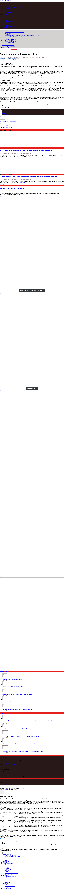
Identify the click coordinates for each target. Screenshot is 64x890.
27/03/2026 (5, 737)
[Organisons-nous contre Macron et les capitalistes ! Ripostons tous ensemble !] (5, 726)
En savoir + (7, 789)
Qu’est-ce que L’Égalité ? (10, 41)
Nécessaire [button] (2, 804)
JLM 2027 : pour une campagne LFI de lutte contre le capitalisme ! (17, 709)
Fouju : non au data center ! (8, 701)
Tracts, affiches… (6, 22)
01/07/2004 (2, 191)
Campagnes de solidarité (10, 21)
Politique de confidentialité (11, 39)
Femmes (4, 113)
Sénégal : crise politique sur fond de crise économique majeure (17, 694)
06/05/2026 (5, 723)
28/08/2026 (5, 703)
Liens (6, 38)
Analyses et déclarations (10, 4)
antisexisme (5, 109)
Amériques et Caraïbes (10, 17)
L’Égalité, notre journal (7, 40)
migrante (4, 114)
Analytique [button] (2, 837)
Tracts (6, 24)
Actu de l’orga (8, 33)
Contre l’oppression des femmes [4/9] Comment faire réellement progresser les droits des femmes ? (29, 176)
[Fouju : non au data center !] (5, 699)
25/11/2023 (2, 153)
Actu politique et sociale (8, 2)
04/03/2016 (2, 57)
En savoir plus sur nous (7, 762)
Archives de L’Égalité (9, 42)
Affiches (7, 25)
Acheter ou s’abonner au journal (12, 43)
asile (3, 110)
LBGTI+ (6, 13)
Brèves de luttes (8, 874)
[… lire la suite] (28, 156)
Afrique (6, 15)
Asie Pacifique (8, 880)
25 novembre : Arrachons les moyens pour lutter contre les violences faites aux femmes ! (26, 150)
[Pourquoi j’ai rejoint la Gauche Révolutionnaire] (4, 684)
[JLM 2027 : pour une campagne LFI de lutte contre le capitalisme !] (5, 707)
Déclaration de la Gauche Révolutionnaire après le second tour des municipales (21, 736)
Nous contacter (5, 763)
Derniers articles (4, 671)
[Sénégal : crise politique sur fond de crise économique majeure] (5, 692)
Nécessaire (4, 806)
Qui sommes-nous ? (6, 30)
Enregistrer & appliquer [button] (5, 850)
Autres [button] (1, 847)
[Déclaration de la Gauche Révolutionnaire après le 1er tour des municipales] (5, 741)
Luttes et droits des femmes (11, 9)
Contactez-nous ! (6, 47)
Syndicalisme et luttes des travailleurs (13, 7)
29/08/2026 (5, 680)
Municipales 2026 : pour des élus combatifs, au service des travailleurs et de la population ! (23, 751)
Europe (6, 19)
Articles (5, 51)
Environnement (8, 11)
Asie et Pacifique (8, 18)
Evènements (7, 34)
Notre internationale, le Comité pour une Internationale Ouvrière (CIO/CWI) (22, 35)
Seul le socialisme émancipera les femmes (12, 188)
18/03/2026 (5, 745)
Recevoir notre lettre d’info (8, 46)
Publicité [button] (2, 842)
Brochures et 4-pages (10, 26)
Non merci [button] (13, 789)
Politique (7, 5)
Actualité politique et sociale (12, 57)
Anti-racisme (8, 12)
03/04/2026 (5, 730)
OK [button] (10, 789)
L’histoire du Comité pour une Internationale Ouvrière (20, 36)
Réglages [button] (2, 789)
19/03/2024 (2, 179)
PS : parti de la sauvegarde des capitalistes (12, 679)
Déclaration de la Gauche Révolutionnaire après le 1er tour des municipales (20, 744)
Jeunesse (7, 8)
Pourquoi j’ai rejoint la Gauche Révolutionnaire (13, 686)
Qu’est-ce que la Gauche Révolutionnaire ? (14, 32)
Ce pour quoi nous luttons (8, 45)
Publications (5, 883)
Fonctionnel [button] (2, 828)
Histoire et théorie (6, 27)
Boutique (4, 28)
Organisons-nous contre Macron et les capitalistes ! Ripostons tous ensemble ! (20, 728)
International (5, 14)
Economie (7, 6)
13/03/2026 (5, 752)
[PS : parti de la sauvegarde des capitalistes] (5, 676)
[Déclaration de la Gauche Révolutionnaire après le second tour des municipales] (5, 734)
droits (3, 111)
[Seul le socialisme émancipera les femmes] (3, 184)
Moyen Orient (8, 20)
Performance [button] (3, 832)
